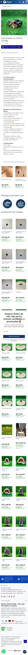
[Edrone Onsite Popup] (14, 327)
